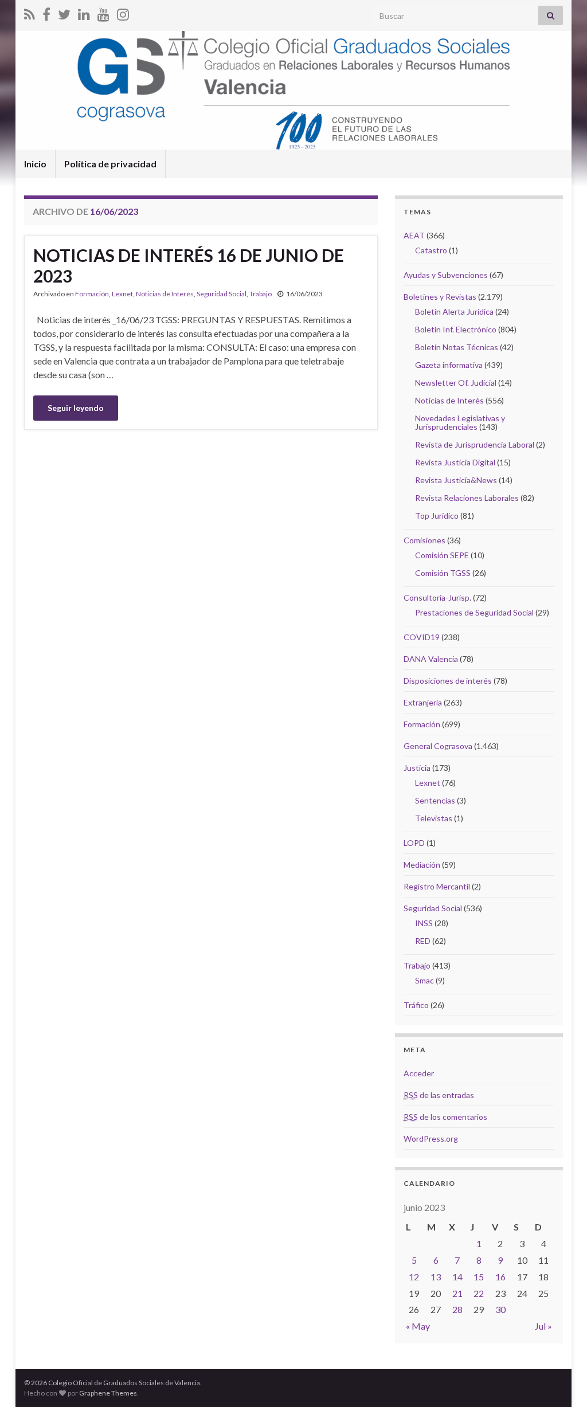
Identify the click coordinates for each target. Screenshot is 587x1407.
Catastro (431, 250)
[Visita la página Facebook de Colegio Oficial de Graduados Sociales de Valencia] (46, 12)
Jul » (543, 1325)
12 (414, 1276)
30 (500, 1309)
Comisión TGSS (443, 573)
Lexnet (122, 293)
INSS (424, 923)
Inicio (35, 163)
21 (457, 1293)
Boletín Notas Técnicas (456, 347)
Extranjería (423, 702)
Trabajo (260, 293)
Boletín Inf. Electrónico (455, 329)
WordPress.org (431, 1138)
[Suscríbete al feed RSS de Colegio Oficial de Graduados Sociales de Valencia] (29, 12)
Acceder (419, 1073)
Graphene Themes (108, 1393)
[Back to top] (561, 1381)
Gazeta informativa (449, 365)
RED (423, 941)
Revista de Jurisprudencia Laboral (474, 444)
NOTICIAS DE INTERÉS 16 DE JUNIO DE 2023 (188, 265)
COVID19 (422, 637)
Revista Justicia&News (456, 480)
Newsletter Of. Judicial (455, 382)
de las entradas (439, 1095)
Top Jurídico (437, 515)
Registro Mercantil (437, 886)
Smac (424, 980)
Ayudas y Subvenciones (446, 275)
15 (478, 1276)
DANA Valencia (431, 659)
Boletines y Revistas (440, 296)
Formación (92, 293)
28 (457, 1309)
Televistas (433, 818)
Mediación (422, 864)
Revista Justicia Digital (455, 462)
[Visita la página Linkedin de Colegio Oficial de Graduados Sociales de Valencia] (84, 12)
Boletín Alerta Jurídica (454, 311)
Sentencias (435, 800)
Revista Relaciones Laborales (467, 498)
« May (418, 1325)
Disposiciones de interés (448, 680)
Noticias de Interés (165, 293)
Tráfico (416, 1005)
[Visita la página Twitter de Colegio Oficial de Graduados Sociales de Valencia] (64, 12)
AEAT (414, 235)
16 (500, 1276)
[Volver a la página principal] (293, 90)
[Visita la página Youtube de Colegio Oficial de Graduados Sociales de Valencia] (103, 12)
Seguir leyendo (76, 408)
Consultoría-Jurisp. (437, 597)
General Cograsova (438, 746)
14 (457, 1276)
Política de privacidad (110, 163)
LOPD (414, 843)
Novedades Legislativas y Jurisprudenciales (460, 422)
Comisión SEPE (442, 555)
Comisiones (424, 540)
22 (478, 1293)
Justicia (417, 768)
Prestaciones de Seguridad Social (474, 612)
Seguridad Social (221, 293)
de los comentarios (445, 1117)
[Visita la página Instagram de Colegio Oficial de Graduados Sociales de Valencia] (123, 12)
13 (436, 1276)
